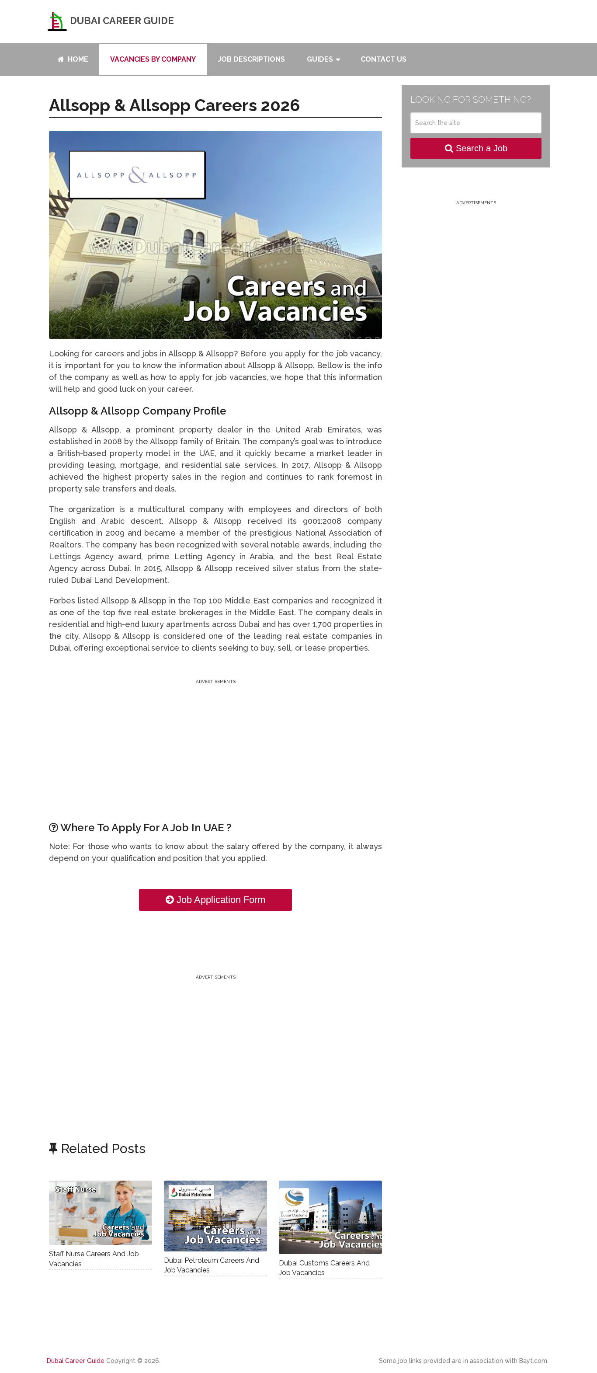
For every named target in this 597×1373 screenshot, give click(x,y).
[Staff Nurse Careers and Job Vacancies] (100, 1213)
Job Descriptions (251, 59)
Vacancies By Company (153, 59)
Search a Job (480, 148)
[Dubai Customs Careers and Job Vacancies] (330, 1217)
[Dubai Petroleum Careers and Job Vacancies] (215, 1216)
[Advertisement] (215, 747)
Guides (320, 59)
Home (77, 59)
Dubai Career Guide (121, 20)
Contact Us (383, 59)
